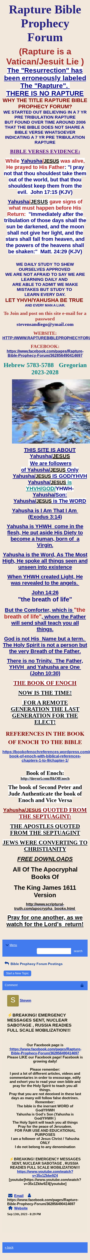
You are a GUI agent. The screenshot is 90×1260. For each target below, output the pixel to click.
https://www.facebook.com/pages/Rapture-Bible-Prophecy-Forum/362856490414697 (45, 1051)
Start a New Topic (17, 973)
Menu (13, 945)
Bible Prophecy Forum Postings (36, 964)
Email (19, 1196)
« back (9, 1247)
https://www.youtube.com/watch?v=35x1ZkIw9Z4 (45, 1173)
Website (21, 1208)
